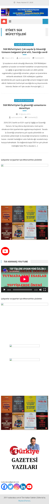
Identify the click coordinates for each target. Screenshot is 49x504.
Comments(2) (32, 117)
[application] (24, 279)
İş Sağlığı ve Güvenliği (23, 44)
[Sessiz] (40, 289)
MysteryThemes (24, 500)
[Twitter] (10, 487)
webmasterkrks (24, 58)
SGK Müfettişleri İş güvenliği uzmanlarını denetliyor (24, 107)
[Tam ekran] (44, 289)
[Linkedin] (23, 487)
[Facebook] (4, 487)
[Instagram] (17, 487)
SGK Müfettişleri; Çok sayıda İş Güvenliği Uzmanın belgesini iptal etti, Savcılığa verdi (24, 51)
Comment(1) (39, 58)
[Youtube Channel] (5, 251)
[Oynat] (4, 289)
